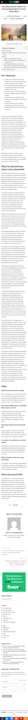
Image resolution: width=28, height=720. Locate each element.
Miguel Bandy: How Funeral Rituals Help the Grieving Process (13, 552)
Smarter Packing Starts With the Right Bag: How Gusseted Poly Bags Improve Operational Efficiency (14, 651)
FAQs (4, 56)
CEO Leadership (7, 608)
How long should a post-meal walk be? (14, 64)
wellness (15, 505)
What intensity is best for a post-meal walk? (16, 67)
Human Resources (7, 618)
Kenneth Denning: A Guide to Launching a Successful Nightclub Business (16, 563)
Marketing (5, 629)
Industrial (5, 620)
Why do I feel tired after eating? (13, 58)
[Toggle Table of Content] (25, 48)
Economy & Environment (13, 16)
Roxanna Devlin (5, 126)
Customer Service (7, 610)
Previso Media (19, 712)
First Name (13, 687)
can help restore (10, 402)
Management (6, 627)
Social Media (6, 635)
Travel (4, 637)
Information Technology (9, 622)
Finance (5, 616)
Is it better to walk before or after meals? (15, 65)
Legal (4, 625)
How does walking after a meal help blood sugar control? (15, 61)
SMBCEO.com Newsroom (16, 18)
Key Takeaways (7, 50)
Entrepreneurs (6, 614)
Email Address (13, 681)
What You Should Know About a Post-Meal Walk (14, 53)
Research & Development (9, 631)
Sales (4, 633)
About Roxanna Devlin (9, 69)
